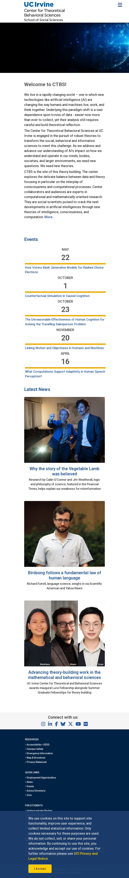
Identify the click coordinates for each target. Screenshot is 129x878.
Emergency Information (39, 753)
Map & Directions (35, 757)
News (29, 782)
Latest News (37, 389)
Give (29, 795)
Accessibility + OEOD (38, 744)
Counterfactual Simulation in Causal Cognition (57, 296)
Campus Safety (34, 749)
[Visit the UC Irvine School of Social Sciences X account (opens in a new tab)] (70, 724)
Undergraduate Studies (39, 810)
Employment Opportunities (41, 777)
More (48, 217)
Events (31, 239)
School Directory (35, 790)
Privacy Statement (36, 762)
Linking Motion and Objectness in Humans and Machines (64, 348)
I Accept (40, 868)
